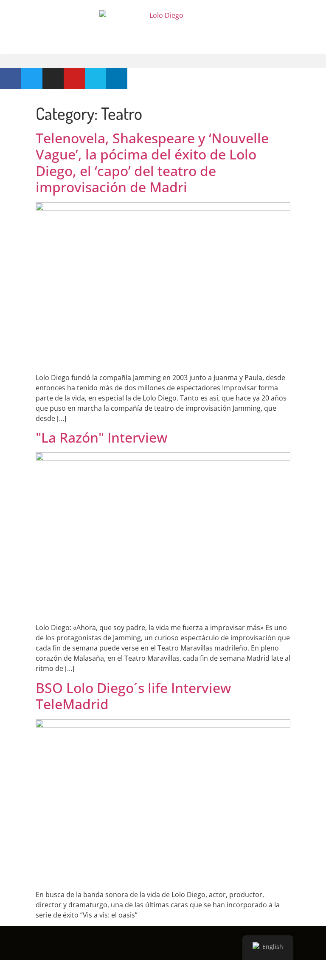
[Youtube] (74, 78)
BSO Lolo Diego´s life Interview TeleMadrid (133, 696)
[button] (163, 61)
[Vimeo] (95, 78)
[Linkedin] (116, 78)
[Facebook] (10, 78)
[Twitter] (31, 78)
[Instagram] (53, 78)
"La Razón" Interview (101, 437)
